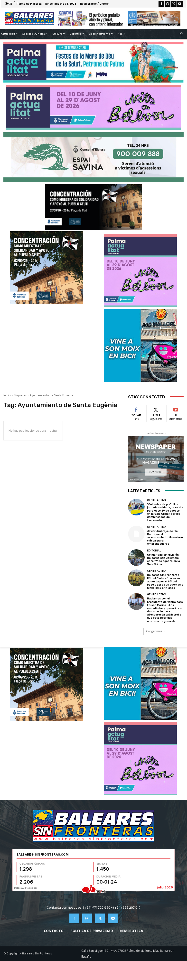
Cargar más (154, 631)
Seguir (156, 409)
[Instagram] (167, 4)
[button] (181, 33)
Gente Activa (156, 500)
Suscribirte (176, 409)
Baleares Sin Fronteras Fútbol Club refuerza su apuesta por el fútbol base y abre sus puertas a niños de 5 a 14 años (165, 581)
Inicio (7, 395)
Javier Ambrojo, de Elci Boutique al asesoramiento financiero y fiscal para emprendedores (165, 538)
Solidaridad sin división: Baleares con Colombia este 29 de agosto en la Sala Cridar (163, 559)
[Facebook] (161, 4)
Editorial (154, 550)
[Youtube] (180, 4)
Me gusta (136, 409)
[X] (174, 4)
